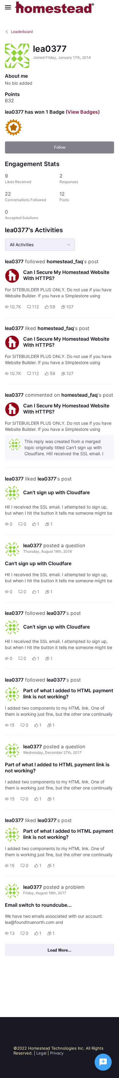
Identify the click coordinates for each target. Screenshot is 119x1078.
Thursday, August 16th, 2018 (47, 551)
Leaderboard (22, 31)
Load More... (59, 950)
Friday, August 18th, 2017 (44, 893)
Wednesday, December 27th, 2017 (52, 752)
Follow (59, 147)
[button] (13, 307)
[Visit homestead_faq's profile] (12, 275)
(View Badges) (82, 112)
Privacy (56, 1053)
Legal (41, 1053)
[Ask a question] (103, 1062)
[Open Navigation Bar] (10, 7)
